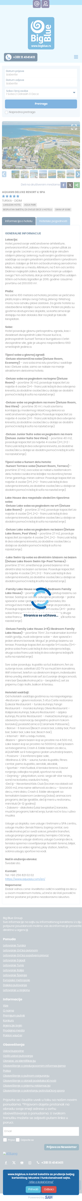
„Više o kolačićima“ (41, 1182)
